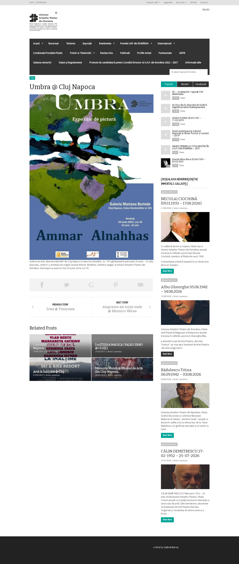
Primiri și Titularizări (78, 54)
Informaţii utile (193, 62)
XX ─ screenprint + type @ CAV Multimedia (187, 93)
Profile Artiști (144, 53)
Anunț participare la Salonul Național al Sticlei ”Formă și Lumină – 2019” (190, 133)
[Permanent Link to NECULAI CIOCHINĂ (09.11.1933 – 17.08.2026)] (185, 227)
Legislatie (168, 2)
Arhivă (193, 2)
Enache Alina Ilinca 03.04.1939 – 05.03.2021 (188, 160)
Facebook (201, 84)
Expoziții (87, 43)
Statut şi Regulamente (70, 62)
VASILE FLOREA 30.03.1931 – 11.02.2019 (186, 119)
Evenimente (103, 44)
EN (204, 9)
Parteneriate (165, 53)
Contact (204, 2)
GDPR (182, 53)
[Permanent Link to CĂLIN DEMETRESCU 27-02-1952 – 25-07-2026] (185, 476)
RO (208, 9)
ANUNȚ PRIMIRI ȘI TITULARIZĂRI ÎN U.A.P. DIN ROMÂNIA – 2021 (190, 147)
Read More (167, 271)
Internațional (162, 44)
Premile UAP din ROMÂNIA (133, 44)
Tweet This (66, 284)
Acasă (35, 44)
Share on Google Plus (91, 284)
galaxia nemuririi (169, 192)
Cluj (32, 78)
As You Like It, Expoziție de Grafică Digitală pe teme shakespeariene (189, 106)
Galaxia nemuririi (42, 62)
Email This (140, 284)
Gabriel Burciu (171, 547)
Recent (184, 84)
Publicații (125, 53)
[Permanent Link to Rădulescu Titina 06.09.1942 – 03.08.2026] (185, 395)
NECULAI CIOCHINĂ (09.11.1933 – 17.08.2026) (181, 201)
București (54, 43)
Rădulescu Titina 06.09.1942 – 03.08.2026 (181, 372)
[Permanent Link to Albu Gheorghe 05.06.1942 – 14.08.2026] (185, 312)
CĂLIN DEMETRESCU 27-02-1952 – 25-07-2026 (182, 453)
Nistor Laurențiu (180, 208)
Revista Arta (106, 53)
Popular (169, 84)
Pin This (115, 284)
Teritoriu (70, 43)
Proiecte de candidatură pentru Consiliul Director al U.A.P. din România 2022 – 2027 (133, 62)
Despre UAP (151, 2)
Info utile (179, 2)
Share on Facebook (42, 284)
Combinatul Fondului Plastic (48, 53)
